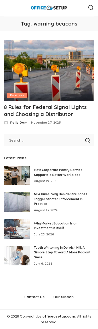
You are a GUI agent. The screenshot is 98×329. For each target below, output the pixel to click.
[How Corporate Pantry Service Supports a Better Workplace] (17, 175)
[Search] (91, 8)
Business (17, 95)
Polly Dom (18, 122)
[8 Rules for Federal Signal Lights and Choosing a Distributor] (49, 70)
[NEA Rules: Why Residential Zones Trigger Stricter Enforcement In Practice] (17, 202)
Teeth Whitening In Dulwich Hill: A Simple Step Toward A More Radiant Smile (62, 252)
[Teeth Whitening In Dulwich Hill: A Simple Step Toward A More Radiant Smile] (17, 255)
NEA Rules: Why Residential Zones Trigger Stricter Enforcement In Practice (60, 199)
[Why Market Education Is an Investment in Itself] (17, 229)
